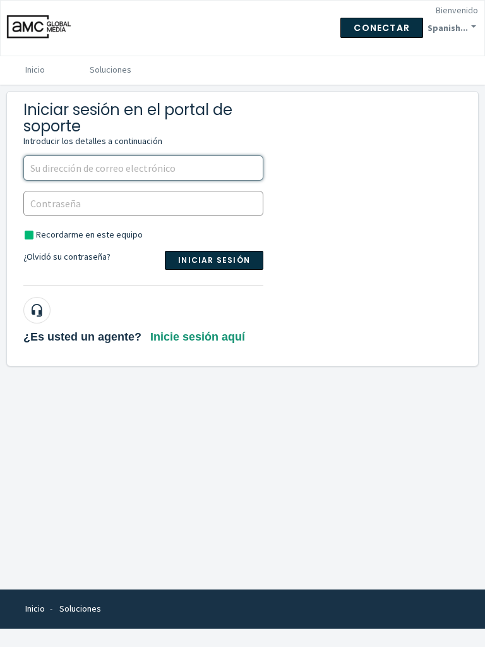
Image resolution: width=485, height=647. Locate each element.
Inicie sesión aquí (197, 336)
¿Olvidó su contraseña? (67, 256)
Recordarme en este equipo (89, 234)
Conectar (382, 27)
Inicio (35, 69)
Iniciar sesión (214, 260)
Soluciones (110, 69)
